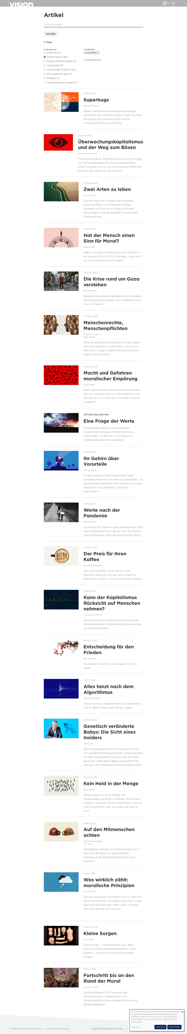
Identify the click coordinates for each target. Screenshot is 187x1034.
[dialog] (157, 1020)
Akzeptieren (174, 1027)
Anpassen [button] (135, 1027)
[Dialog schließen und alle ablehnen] (182, 1011)
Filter (49, 42)
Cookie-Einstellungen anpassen (107, 1028)
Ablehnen (160, 1027)
